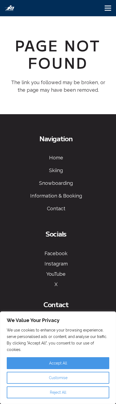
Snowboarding (56, 183)
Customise (58, 378)
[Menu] (108, 8)
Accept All (58, 363)
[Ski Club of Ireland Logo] (9, 8)
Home (56, 157)
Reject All (58, 392)
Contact (56, 208)
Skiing (56, 170)
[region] (58, 357)
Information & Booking (56, 196)
